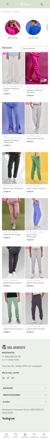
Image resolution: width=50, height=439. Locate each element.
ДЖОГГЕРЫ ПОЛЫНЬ (36, 189)
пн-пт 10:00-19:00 (10, 359)
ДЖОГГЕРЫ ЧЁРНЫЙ (13, 189)
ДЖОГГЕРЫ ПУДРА (12, 235)
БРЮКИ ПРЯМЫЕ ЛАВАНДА (11, 141)
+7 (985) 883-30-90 (11, 356)
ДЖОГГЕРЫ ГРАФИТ (12, 283)
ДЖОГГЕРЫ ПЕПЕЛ (35, 139)
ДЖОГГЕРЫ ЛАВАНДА (32, 236)
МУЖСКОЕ (33, 38)
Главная (6, 11)
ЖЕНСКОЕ (13, 38)
